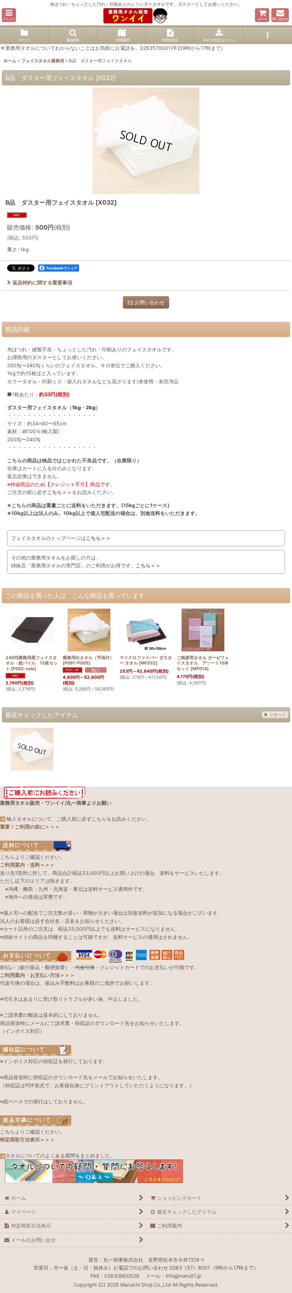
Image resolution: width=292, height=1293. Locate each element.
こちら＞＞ (59, 492)
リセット (277, 714)
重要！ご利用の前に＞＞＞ (30, 827)
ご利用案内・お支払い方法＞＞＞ (37, 975)
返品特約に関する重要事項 (42, 282)
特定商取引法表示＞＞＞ (27, 1139)
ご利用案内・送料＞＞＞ (27, 865)
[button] (9, 15)
